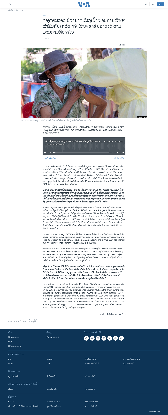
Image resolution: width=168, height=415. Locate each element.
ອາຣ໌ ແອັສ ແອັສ (52, 389)
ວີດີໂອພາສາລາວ (14, 337)
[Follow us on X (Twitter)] (103, 338)
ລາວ (44, 15)
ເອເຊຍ (10, 363)
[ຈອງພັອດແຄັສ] (121, 338)
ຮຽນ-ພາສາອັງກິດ (129, 363)
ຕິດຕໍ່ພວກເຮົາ (51, 376)
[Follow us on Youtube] (92, 338)
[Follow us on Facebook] (86, 338)
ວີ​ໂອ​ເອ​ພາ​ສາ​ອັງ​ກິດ (53, 402)
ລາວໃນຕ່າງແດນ (90, 359)
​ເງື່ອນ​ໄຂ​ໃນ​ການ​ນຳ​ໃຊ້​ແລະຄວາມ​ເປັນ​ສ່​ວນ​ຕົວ (23, 406)
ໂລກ (48, 363)
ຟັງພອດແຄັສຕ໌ (90, 376)
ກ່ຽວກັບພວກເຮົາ (13, 376)
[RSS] (109, 338)
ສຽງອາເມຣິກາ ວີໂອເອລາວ (56, 144)
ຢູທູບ (10, 341)
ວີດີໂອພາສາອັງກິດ (14, 346)
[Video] (153, 4)
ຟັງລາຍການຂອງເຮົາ (53, 337)
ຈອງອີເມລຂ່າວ (90, 389)
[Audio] (146, 4)
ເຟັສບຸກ (10, 389)
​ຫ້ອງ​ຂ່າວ (11, 402)
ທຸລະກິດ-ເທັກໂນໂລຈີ (92, 363)
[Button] (122, 44)
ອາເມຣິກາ (50, 359)
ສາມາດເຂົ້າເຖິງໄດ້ (91, 406)
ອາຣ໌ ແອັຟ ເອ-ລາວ (91, 402)
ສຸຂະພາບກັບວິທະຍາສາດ (131, 359)
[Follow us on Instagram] (98, 338)
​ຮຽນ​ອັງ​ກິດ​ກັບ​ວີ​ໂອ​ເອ (54, 406)
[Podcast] (115, 338)
